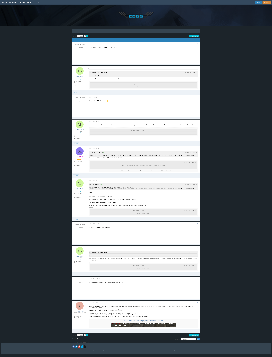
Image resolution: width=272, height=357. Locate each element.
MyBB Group (106, 350)
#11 (197, 43)
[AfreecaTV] (73, 346)
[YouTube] (79, 346)
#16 (197, 180)
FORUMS (13, 2)
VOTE (39, 2)
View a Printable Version (79, 338)
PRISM (22, 2)
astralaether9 (80, 76)
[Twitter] (82, 346)
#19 (197, 278)
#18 (197, 247)
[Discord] (76, 346)
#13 (197, 97)
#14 (197, 121)
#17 (197, 223)
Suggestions (92, 30)
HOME (4, 2)
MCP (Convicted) (83, 30)
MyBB (94, 350)
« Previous (80, 36)
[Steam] (85, 346)
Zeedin (177, 350)
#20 (197, 302)
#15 (197, 148)
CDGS (75, 30)
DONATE (31, 2)
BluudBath (80, 311)
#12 (197, 67)
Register (266, 2)
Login (258, 2)
